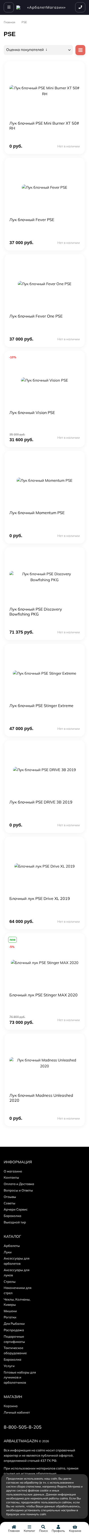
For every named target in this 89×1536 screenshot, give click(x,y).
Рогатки (10, 1317)
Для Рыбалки (14, 1324)
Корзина (11, 1406)
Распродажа (14, 1330)
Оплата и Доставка (19, 1184)
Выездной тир (15, 1222)
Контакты (11, 1177)
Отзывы (10, 1197)
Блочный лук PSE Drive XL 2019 (39, 898)
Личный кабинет (17, 1412)
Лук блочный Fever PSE (31, 219)
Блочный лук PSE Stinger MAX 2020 (43, 994)
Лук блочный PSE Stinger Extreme (41, 705)
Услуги (9, 1366)
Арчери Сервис (16, 1209)
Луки (8, 1252)
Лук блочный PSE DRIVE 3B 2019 (40, 802)
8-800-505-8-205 (23, 1427)
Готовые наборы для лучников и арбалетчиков (20, 1377)
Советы (9, 1203)
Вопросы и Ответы (18, 1190)
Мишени (10, 1311)
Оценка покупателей (25, 49)
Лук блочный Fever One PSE (36, 316)
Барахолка (12, 1216)
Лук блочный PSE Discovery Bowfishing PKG (35, 612)
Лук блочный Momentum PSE (37, 512)
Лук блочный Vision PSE (32, 412)
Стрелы (10, 1282)
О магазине (13, 1171)
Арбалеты (12, 1246)
